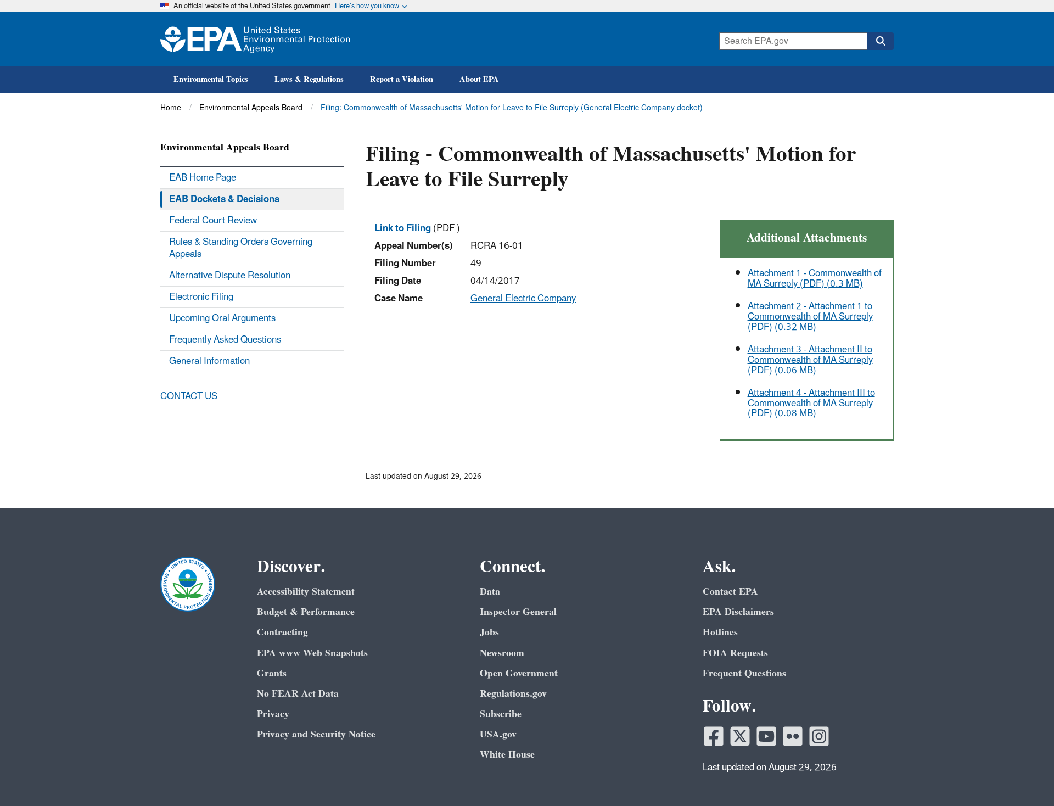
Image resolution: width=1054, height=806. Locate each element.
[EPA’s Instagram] (819, 736)
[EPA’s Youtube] (766, 736)
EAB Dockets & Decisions (224, 199)
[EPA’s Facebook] (714, 736)
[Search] (880, 41)
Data (490, 591)
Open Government (519, 673)
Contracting (282, 632)
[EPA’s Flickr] (793, 736)
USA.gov (498, 734)
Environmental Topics (210, 79)
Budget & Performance (306, 612)
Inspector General (518, 612)
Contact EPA (730, 591)
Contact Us (188, 396)
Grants (272, 673)
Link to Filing (403, 228)
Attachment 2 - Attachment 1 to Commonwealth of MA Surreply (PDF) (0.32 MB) (810, 316)
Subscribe (501, 714)
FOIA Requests (735, 653)
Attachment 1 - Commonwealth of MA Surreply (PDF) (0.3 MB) (815, 279)
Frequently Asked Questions (225, 340)
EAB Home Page (202, 178)
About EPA (479, 79)
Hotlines (720, 632)
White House (507, 754)
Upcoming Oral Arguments (222, 318)
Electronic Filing (201, 297)
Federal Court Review (213, 221)
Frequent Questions (744, 673)
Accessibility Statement (306, 591)
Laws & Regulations (309, 79)
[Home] (255, 39)
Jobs (489, 632)
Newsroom (502, 653)
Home (170, 108)
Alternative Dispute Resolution (229, 276)
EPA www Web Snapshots (312, 653)
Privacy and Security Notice (316, 734)
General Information (209, 361)
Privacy (273, 714)
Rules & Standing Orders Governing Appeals (240, 248)
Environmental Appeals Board (250, 108)
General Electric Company (523, 299)
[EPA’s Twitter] (740, 736)
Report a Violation (401, 79)
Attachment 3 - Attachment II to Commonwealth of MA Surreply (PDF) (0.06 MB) (810, 360)
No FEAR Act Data (298, 693)
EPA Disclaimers (738, 612)
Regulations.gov (513, 693)
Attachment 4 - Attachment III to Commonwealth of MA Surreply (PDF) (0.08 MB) (811, 403)
